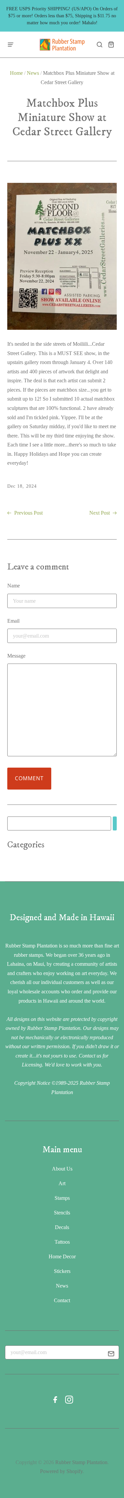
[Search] (115, 823)
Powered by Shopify (61, 1471)
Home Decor (62, 1256)
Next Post (100, 513)
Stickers (62, 1271)
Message (16, 656)
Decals (62, 1227)
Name (13, 585)
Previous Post (28, 513)
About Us (62, 1169)
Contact (62, 1300)
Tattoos (62, 1242)
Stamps (62, 1198)
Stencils (62, 1212)
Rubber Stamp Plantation (81, 1462)
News (33, 73)
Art (62, 1183)
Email (13, 621)
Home (16, 73)
